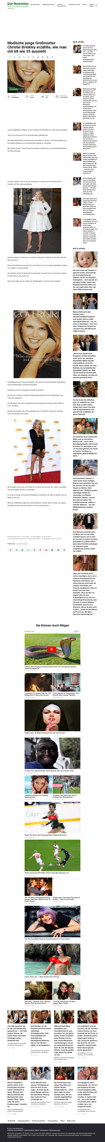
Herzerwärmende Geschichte (17, 539)
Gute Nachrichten (17, 4)
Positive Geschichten (61, 5)
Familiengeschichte (14, 536)
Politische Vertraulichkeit (15, 1130)
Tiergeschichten (74, 4)
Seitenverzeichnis (54, 1130)
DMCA (37, 1130)
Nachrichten (35, 4)
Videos (85, 4)
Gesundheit (26, 536)
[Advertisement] (52, 27)
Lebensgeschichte (48, 4)
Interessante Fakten (35, 539)
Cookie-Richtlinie (29, 1130)
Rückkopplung (44, 1130)
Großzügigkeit (36, 536)
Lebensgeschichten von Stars (52, 539)
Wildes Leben (91, 5)
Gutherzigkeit (47, 536)
